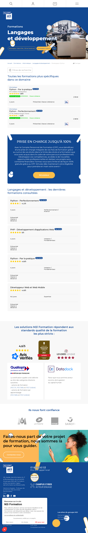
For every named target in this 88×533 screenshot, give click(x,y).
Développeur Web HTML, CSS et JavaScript (22, 48)
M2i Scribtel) (31, 388)
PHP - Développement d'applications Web (32, 229)
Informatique (27, 63)
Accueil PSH (7, 525)
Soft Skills (33, 525)
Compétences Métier (37, 527)
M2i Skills (20, 388)
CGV (4, 493)
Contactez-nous (14, 455)
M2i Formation (63, 517)
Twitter (8, 495)
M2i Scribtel (24, 395)
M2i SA (13, 388)
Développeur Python (44, 48)
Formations (17, 63)
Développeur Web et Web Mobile (27, 287)
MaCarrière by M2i (64, 515)
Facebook (11, 495)
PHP (54, 48)
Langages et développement (41, 63)
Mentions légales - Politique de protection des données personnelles (14, 489)
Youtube (14, 495)
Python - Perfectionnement (22, 111)
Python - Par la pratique (20, 89)
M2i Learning (62, 519)
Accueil (10, 63)
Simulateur (44, 175)
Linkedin (4, 495)
